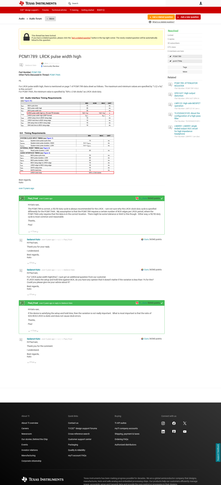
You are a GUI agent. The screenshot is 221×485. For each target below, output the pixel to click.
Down (37, 232)
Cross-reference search (79, 434)
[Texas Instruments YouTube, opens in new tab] (185, 432)
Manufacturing (28, 455)
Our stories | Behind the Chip (34, 439)
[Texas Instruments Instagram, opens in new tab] (163, 424)
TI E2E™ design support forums (82, 428)
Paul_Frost (33, 198)
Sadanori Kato (30, 65)
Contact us (73, 423)
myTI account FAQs (77, 455)
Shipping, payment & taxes (127, 434)
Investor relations (29, 450)
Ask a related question (162, 17)
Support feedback (218, 452)
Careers (25, 428)
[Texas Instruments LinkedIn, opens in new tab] (163, 432)
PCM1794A (55, 75)
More (51, 18)
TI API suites (120, 423)
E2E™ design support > (29, 10)
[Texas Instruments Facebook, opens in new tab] (174, 424)
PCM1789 (177, 56)
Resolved (173, 30)
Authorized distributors (125, 444)
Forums (45, 10)
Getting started (87, 10)
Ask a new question (189, 17)
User (200, 3)
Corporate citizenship (31, 461)
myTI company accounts (126, 428)
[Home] (40, 3)
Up (29, 232)
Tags (185, 67)
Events (24, 444)
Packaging (73, 444)
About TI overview (29, 423)
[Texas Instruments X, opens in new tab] (185, 424)
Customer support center (79, 439)
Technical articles (59, 10)
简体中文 (101, 10)
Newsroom (26, 434)
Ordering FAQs (121, 439)
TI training (74, 10)
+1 (162, 198)
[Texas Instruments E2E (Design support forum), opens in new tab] (174, 432)
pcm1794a (177, 61)
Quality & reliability (76, 450)
